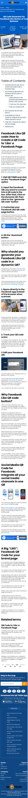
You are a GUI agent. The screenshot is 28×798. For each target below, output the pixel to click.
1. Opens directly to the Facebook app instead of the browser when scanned (17, 99)
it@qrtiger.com (23, 764)
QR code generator (10, 172)
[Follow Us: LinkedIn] (5, 691)
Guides (3, 763)
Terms (25, 772)
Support (24, 763)
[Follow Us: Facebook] (19, 691)
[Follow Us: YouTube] (9, 691)
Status (2, 775)
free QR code (21, 269)
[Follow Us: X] (23, 691)
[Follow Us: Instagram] (14, 691)
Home (2, 7)
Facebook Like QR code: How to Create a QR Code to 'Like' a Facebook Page (14, 87)
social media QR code (11, 507)
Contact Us (4, 766)
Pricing (2, 779)
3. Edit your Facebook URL (16, 107)
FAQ (2, 764)
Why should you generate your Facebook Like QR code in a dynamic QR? (14, 93)
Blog (7, 7)
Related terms (9, 126)
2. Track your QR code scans (17, 104)
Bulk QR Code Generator (13, 724)
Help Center (4, 768)
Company (4, 772)
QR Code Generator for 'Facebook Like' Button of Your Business (12, 10)
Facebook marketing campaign (14, 284)
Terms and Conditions (21, 773)
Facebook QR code (15, 380)
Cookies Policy (23, 781)
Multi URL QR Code (12, 717)
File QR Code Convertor (13, 753)
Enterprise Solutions (6, 777)
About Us (3, 773)
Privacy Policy (23, 779)
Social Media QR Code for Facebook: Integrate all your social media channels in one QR (15, 117)
